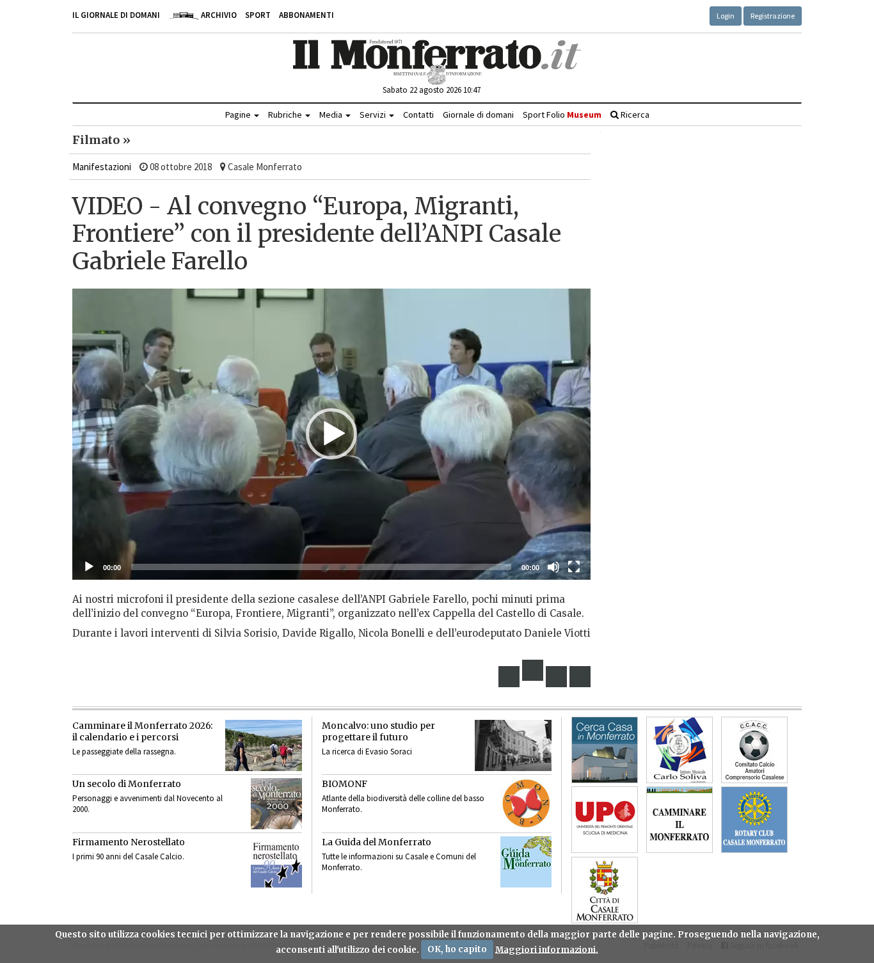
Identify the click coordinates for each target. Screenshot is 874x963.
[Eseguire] (89, 567)
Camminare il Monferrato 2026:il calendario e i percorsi (142, 731)
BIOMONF (344, 784)
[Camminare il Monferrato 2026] (263, 745)
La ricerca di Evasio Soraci (367, 751)
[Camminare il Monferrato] (679, 819)
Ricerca (634, 114)
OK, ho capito (457, 949)
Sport (258, 15)
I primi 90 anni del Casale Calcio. (128, 856)
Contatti (418, 114)
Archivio (218, 15)
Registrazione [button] (773, 15)
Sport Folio (562, 114)
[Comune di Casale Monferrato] (604, 890)
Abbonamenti (306, 15)
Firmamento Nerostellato (128, 842)
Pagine (239, 114)
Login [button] (726, 15)
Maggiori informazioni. (546, 949)
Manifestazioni (101, 167)
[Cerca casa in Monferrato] (604, 750)
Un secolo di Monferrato (126, 784)
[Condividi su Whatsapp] (580, 676)
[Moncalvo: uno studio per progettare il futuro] (513, 745)
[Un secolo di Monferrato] (276, 803)
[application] (331, 434)
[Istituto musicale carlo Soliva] (679, 750)
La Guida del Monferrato (376, 842)
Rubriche (286, 114)
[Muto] (553, 567)
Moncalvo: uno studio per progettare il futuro (378, 731)
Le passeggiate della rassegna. (124, 751)
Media (331, 114)
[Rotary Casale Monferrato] (754, 819)
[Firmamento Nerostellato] (276, 861)
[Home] (437, 62)
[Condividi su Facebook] (509, 676)
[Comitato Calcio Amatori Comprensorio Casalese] (754, 750)
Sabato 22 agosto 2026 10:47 (432, 89)
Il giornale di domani (116, 15)
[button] (331, 433)
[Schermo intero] (574, 567)
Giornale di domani (478, 114)
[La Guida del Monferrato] (526, 861)
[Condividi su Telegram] (556, 676)
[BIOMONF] (526, 803)
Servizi (374, 114)
